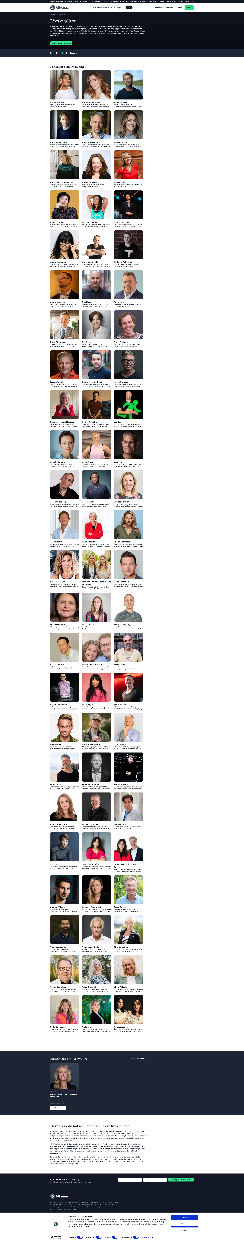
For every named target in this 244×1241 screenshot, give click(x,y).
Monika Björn (88, 704)
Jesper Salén (88, 502)
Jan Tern (118, 422)
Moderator (169, 8)
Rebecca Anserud (58, 824)
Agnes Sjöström (57, 102)
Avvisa (184, 1230)
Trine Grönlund (89, 987)
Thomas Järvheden (91, 947)
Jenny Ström (88, 462)
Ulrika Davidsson (58, 1027)
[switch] (99, 1237)
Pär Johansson (121, 784)
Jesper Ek (118, 462)
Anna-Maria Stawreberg (61, 182)
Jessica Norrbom (122, 502)
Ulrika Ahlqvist (120, 987)
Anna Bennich (120, 142)
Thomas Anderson (58, 947)
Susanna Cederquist (91, 907)
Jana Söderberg (57, 462)
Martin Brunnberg (122, 624)
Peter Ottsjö (55, 784)
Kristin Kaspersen (122, 542)
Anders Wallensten (91, 142)
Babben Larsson (57, 222)
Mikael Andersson (58, 704)
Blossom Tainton (90, 222)
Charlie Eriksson (121, 222)
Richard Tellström (90, 824)
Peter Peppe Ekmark (91, 784)
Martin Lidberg (57, 664)
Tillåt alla (185, 1217)
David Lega (119, 302)
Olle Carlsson (120, 744)
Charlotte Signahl (58, 262)
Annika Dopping (89, 182)
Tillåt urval (184, 1224)
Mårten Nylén (120, 704)
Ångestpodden (121, 1027)
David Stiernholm (58, 342)
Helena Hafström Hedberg (62, 422)
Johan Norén (56, 542)
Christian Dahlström (123, 262)
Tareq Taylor (120, 907)
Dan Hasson (87, 302)
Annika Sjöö (119, 182)
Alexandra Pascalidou (92, 102)
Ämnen (179, 8)
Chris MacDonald (90, 262)
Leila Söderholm (57, 582)
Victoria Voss (88, 1027)
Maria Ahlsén (88, 624)
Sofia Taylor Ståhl (90, 864)
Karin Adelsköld (89, 542)
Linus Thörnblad (121, 582)
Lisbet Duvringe (57, 624)
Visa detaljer (146, 1237)
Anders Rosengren (58, 142)
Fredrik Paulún (56, 382)
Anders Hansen (121, 102)
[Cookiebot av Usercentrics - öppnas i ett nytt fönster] (55, 1237)
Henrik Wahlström (90, 422)
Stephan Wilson (57, 907)
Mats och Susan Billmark (93, 664)
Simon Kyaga (120, 824)
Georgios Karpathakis (92, 382)
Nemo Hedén (56, 744)
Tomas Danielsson (58, 987)
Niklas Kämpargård (91, 744)
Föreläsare (159, 8)
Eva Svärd (87, 342)
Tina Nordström (121, 947)
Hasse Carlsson (121, 382)
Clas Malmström (57, 302)
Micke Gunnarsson (122, 664)
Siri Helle (54, 864)
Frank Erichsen (121, 342)
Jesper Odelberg (58, 502)
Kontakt (189, 8)
